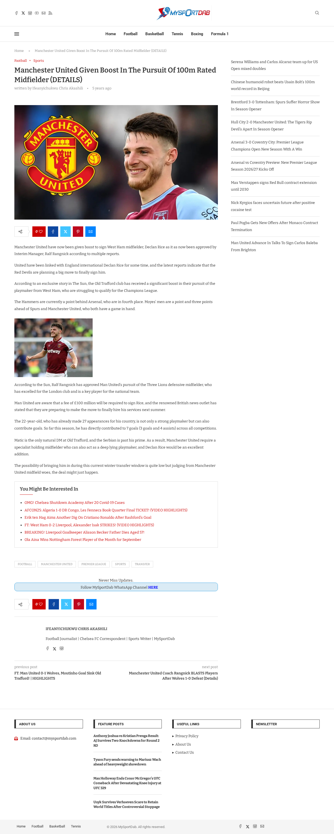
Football (131, 34)
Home (110, 34)
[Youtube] (37, 13)
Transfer (142, 564)
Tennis (177, 34)
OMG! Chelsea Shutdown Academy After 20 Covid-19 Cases (75, 502)
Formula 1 (220, 34)
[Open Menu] (16, 34)
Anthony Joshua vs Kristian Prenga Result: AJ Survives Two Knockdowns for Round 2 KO (126, 740)
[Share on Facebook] (53, 231)
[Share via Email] (90, 231)
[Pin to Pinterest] (78, 231)
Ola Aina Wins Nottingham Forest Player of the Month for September (83, 539)
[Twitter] (23, 13)
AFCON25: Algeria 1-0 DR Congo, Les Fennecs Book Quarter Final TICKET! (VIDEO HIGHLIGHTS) (106, 510)
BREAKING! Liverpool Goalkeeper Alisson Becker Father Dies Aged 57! (85, 532)
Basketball (154, 34)
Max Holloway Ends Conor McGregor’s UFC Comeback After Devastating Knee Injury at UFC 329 (127, 783)
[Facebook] (16, 13)
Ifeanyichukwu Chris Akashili (76, 629)
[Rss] (50, 13)
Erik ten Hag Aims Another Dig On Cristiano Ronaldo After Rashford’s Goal (88, 517)
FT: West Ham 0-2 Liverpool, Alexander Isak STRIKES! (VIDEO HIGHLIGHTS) (89, 525)
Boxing (197, 34)
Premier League (93, 564)
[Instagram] (30, 13)
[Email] (43, 13)
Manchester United (57, 564)
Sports (120, 564)
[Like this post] (41, 231)
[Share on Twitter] (65, 231)
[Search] (317, 13)
